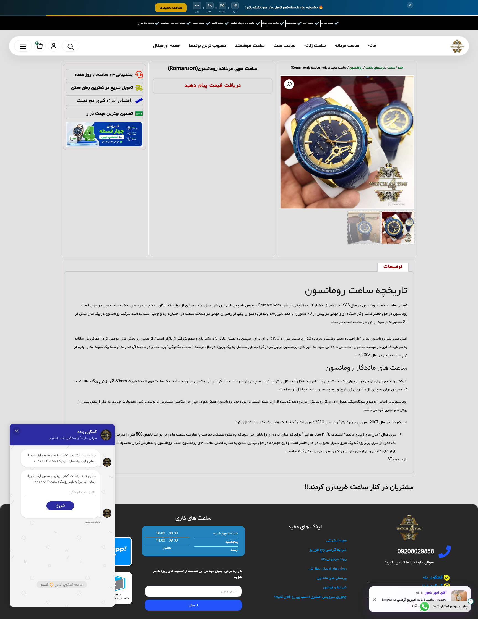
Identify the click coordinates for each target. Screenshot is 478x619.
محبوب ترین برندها (207, 46)
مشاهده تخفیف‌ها (171, 7)
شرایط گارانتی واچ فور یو (328, 550)
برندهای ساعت (375, 67)
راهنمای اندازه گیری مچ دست (105, 100)
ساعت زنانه (315, 46)
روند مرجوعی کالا (334, 559)
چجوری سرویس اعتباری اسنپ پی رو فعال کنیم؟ (310, 597)
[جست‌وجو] (70, 46)
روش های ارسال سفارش (328, 569)
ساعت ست (284, 46)
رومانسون (356, 67)
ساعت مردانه (347, 46)
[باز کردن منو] (23, 46)
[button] (289, 84)
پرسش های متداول (332, 578)
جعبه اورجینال (166, 46)
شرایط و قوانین (335, 588)
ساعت (391, 67)
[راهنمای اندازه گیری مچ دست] (139, 100)
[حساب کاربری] (53, 46)
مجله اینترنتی (336, 541)
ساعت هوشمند (250, 46)
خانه (372, 46)
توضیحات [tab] (392, 267)
